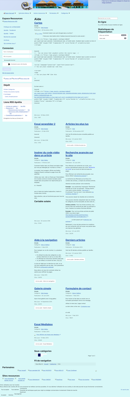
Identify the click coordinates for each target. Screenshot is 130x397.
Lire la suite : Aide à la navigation (45, 281)
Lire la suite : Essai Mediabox (44, 344)
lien (17, 108)
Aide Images (44, 27)
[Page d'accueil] (15, 13)
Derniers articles (75, 240)
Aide (73, 129)
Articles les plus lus (77, 123)
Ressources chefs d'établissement (18, 111)
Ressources (9, 108)
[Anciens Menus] (30, 13)
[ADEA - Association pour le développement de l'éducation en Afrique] (58, 370)
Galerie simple (42, 288)
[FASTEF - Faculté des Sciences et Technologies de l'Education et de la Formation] (46, 370)
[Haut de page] (128, 395)
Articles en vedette (11, 106)
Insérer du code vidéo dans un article (47, 154)
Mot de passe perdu (8, 73)
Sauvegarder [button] (18, 394)
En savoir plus (125, 389)
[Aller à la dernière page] (46, 354)
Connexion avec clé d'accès (18, 64)
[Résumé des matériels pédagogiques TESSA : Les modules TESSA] (71, 379)
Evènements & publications (13, 115)
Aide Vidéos (44, 160)
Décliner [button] (11, 395)
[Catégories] (69, 13)
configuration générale (46, 267)
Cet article (85, 190)
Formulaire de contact (78, 288)
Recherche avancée (80, 176)
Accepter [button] (3, 395)
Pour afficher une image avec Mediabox (47, 334)
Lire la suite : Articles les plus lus (76, 145)
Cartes (38, 22)
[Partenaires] (58, 13)
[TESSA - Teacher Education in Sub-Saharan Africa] (22, 370)
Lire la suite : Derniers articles (75, 259)
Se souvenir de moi (9, 60)
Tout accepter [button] (5, 389)
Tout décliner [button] (15, 389)
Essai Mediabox (43, 324)
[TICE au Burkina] (83, 379)
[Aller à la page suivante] (44, 354)
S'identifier (7, 69)
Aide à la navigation (45, 240)
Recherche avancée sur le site (79, 154)
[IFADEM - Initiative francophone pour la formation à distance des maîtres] (96, 379)
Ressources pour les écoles (16, 110)
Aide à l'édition (45, 245)
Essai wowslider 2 (44, 123)
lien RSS (22, 106)
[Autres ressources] (46, 13)
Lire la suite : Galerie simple (43, 308)
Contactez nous (85, 306)
